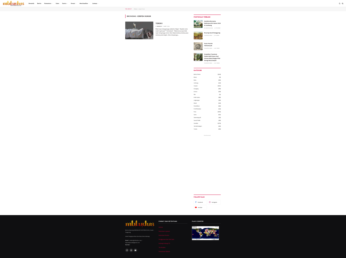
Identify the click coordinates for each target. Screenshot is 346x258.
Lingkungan (197, 100)
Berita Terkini (197, 74)
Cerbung (196, 83)
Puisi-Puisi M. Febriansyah (208, 45)
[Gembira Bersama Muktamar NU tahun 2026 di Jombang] (198, 24)
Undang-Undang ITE (164, 243)
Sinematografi (197, 117)
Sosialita (196, 123)
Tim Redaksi (162, 247)
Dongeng (196, 89)
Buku (195, 80)
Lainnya (94, 3)
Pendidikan (197, 106)
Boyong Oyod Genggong (212, 33)
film (195, 94)
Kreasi (73, 3)
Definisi (161, 227)
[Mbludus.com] (13, 3)
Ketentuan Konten (164, 235)
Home (135, 9)
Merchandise (84, 3)
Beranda (31, 3)
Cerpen (196, 86)
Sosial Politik (197, 120)
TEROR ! (159, 23)
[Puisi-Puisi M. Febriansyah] (198, 46)
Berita (39, 3)
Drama (195, 91)
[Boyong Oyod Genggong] (198, 35)
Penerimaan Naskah (164, 251)
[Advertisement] (207, 164)
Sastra (64, 3)
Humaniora (47, 3)
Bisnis (195, 77)
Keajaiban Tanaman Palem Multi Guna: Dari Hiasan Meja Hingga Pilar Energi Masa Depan (212, 57)
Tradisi (195, 129)
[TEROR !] (139, 30)
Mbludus (159, 26)
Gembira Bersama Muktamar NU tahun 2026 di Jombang (212, 23)
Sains (57, 3)
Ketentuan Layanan (164, 231)
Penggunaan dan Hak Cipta (166, 239)
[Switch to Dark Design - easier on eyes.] (340, 3)
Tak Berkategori (198, 126)
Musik (195, 103)
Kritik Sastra (197, 97)
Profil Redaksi (197, 109)
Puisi (195, 112)
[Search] (342, 3)
